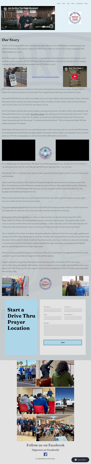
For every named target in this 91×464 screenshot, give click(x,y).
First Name (47, 306)
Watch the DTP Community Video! (45, 77)
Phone (45, 314)
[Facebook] (45, 454)
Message (46, 323)
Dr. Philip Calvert (37, 114)
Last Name (67, 306)
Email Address (68, 314)
